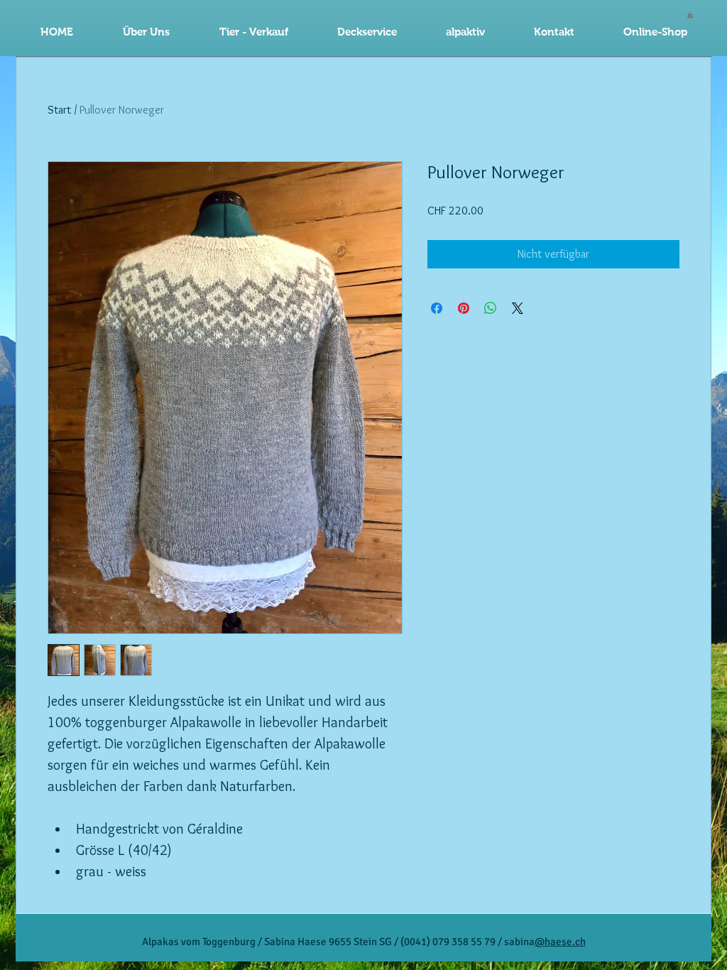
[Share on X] (517, 308)
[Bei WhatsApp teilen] (490, 308)
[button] (366, 32)
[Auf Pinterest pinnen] (463, 308)
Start (59, 109)
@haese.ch (560, 941)
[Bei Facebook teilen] (436, 308)
